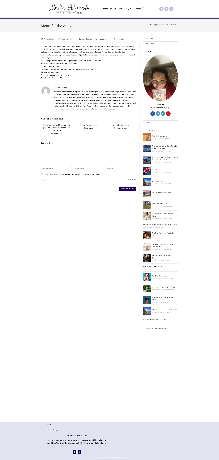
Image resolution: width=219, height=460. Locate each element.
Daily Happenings (101, 39)
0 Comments (119, 39)
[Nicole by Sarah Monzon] (147, 277)
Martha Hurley (49, 39)
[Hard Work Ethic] (147, 171)
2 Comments (170, 238)
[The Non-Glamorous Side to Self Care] (147, 235)
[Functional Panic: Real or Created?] (147, 288)
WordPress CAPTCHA (131, 179)
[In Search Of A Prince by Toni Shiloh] (147, 216)
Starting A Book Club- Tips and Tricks (156, 319)
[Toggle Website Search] (143, 8)
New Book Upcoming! (159, 136)
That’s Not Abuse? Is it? (160, 204)
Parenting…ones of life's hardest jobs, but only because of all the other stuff (56, 127)
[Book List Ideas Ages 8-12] (147, 193)
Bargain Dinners (85, 39)
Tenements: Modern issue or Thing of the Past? (160, 224)
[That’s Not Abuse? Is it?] (147, 205)
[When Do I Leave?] (147, 182)
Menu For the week (88, 125)
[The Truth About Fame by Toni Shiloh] (147, 300)
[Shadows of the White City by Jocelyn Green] (147, 247)
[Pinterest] (166, 9)
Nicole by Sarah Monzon (160, 276)
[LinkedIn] (163, 113)
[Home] (150, 25)
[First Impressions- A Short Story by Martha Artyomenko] (147, 148)
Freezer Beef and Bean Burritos (113, 52)
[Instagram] (171, 9)
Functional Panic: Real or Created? (164, 287)
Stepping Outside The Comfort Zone (164, 310)
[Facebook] (152, 113)
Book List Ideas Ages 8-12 (161, 192)
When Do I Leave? (158, 181)
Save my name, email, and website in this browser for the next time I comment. (72, 174)
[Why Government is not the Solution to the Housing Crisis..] (147, 160)
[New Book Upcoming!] (147, 137)
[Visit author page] (45, 91)
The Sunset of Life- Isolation (153, 266)
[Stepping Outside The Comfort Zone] (147, 311)
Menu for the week (172, 25)
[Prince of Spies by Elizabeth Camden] (147, 258)
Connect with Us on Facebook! (157, 328)
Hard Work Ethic (158, 170)
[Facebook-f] (161, 9)
